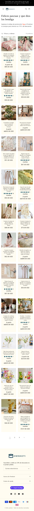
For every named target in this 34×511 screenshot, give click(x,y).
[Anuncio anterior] (3, 3)
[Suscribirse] (28, 469)
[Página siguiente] (24, 437)
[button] (3, 9)
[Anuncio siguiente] (31, 3)
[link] (10, 437)
